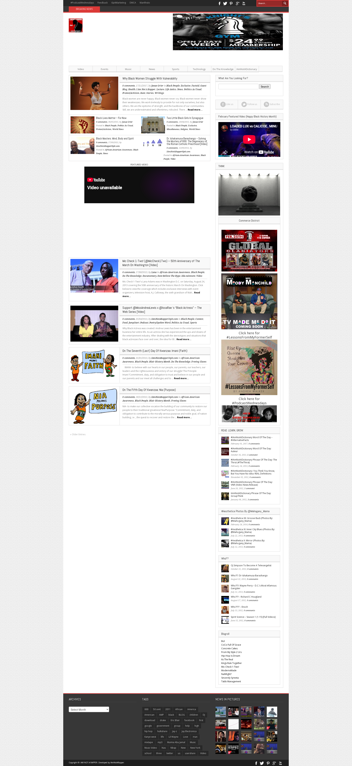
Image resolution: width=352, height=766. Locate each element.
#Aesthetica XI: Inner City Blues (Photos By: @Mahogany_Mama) (253, 531)
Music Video (150, 747)
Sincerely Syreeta (230, 677)
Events (104, 69)
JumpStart (134, 322)
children (194, 714)
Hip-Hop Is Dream (230, 655)
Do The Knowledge (223, 69)
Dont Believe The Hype (168, 276)
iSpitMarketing (118, 2)
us (179, 753)
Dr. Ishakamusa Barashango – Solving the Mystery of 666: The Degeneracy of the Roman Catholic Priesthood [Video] (187, 141)
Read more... (195, 109)
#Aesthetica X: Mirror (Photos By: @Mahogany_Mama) (248, 542)
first (201, 720)
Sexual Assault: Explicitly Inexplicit (121, 9)
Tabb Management (231, 681)
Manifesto (145, 2)
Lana (154, 272)
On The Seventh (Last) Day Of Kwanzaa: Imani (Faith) (154, 351)
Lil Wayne (173, 736)
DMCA (133, 2)
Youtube (244, 3)
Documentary (149, 276)
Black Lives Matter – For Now (111, 118)
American (149, 714)
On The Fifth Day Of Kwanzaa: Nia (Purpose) (149, 390)
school (147, 753)
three (159, 753)
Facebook (219, 3)
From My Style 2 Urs (231, 652)
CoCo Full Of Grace (231, 644)
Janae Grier (127, 122)
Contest (199, 319)
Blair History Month (159, 361)
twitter (169, 753)
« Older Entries (77, 434)
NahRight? (226, 674)
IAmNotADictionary (246, 69)
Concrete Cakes (229, 648)
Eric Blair (175, 720)
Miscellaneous (173, 129)
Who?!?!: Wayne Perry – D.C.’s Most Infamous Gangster (253, 587)
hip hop (148, 731)
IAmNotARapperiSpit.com (108, 146)
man (195, 736)
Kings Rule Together (231, 663)
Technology (199, 69)
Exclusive (192, 125)
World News (118, 129)
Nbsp (173, 747)
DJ (204, 714)
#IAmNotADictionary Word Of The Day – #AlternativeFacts (251, 439)
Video (81, 69)
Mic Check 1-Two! (230, 666)
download (149, 720)
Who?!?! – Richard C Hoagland (246, 596)
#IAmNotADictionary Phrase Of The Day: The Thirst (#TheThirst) (254, 461)
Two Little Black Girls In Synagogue (185, 118)
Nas (164, 747)
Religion (184, 129)
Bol (223, 641)
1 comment (252, 455)
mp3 (160, 742)
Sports (175, 69)
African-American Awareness (118, 150)
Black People (110, 125)
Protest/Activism (130, 93)
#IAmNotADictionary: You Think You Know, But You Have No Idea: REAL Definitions (253, 472)
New (183, 747)
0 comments (128, 85)
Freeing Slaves (198, 361)
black (171, 714)
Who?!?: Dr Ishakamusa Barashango (249, 575)
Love (185, 736)
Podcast (144, 322)
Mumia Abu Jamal (176, 742)
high (197, 725)
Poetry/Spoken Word (159, 322)
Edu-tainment (188, 276)
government (163, 725)
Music (128, 69)
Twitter (225, 3)
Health (131, 89)
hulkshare (162, 731)
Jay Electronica (189, 731)
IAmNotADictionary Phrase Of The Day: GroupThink (251, 495)
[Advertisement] (212, 76)
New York (195, 747)
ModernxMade (228, 670)
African (179, 709)
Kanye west (150, 736)
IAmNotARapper (117, 762)
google (148, 725)
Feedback (103, 2)
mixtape (148, 742)
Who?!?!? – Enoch (239, 606)
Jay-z (174, 731)
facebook (189, 720)
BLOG (182, 714)
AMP (161, 714)
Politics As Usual (125, 125)
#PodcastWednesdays (82, 2)
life (162, 736)
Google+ (237, 3)
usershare (190, 753)
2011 (167, 709)
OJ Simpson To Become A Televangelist (251, 565)
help (187, 725)
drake (163, 720)
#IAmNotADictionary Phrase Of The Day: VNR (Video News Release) (252, 483)
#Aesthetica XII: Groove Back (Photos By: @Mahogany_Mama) (252, 519)
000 (146, 709)
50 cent (157, 709)
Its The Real (227, 659)
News (152, 69)
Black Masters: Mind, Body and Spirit (115, 138)
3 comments (253, 499)
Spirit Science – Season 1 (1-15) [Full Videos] (253, 616)
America (191, 709)
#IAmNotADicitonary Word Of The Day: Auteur (251, 450)
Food (125, 322)
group (177, 725)
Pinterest (231, 3)
